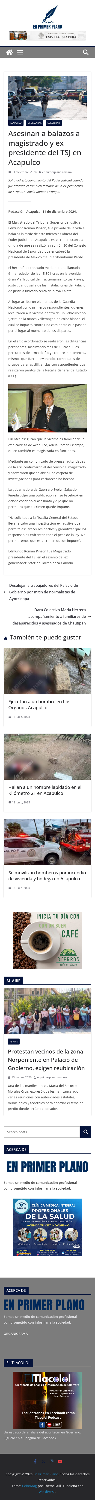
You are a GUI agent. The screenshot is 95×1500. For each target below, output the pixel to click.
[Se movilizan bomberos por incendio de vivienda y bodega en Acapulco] (47, 822)
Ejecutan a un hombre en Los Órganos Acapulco (39, 704)
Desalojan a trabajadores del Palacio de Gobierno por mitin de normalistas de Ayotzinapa (43, 592)
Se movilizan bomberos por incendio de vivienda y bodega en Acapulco (47, 876)
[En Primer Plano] (9, 52)
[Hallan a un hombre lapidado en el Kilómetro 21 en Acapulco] (47, 736)
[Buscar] (85, 1132)
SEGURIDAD (54, 122)
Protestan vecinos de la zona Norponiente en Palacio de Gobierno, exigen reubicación (46, 1060)
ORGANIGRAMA (16, 1333)
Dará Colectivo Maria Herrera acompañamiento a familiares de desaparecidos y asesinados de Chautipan (49, 616)
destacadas (35, 122)
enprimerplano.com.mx (57, 172)
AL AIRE (14, 1041)
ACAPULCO (16, 122)
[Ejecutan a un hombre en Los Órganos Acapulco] (47, 651)
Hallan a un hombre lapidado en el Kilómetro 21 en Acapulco (44, 790)
